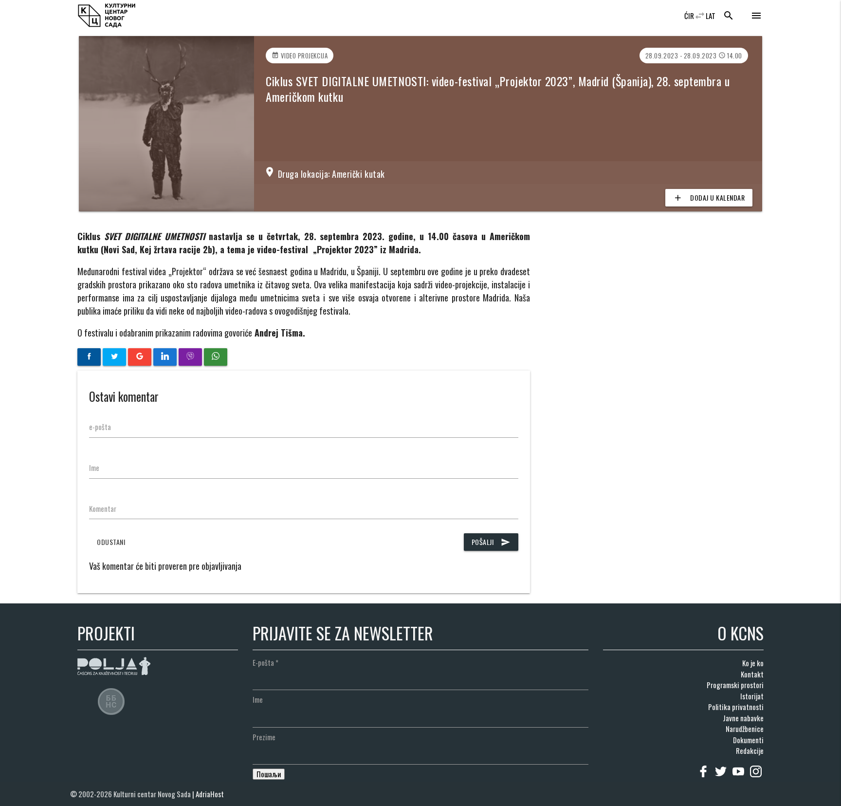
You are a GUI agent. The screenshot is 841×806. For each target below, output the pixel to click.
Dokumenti (748, 739)
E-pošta (265, 662)
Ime (94, 467)
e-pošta (100, 426)
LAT (710, 15)
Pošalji (491, 542)
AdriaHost (210, 793)
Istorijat (752, 696)
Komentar (102, 508)
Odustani (111, 542)
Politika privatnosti (736, 706)
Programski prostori (735, 684)
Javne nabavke (743, 717)
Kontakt (752, 674)
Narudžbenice (745, 728)
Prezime (264, 736)
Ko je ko (753, 662)
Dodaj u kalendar (709, 197)
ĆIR (689, 15)
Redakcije (750, 750)
